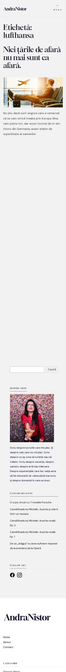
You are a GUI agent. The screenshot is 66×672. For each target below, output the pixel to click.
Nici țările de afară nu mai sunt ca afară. (32, 57)
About (7, 642)
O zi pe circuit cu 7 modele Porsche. (31, 502)
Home (6, 637)
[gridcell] (34, 464)
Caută (52, 369)
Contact (8, 647)
